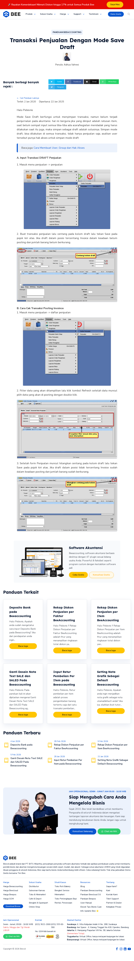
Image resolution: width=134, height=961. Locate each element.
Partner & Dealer (114, 902)
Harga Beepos (9, 894)
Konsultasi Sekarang (83, 831)
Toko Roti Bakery (62, 886)
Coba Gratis (78, 574)
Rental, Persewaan (63, 902)
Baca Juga (23, 646)
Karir (108, 890)
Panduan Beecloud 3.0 (90, 894)
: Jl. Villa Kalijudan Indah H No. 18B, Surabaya (92, 924)
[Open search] (129, 14)
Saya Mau (115, 4)
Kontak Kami (112, 894)
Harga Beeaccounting (13, 886)
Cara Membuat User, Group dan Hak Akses (59, 148)
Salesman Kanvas (37, 890)
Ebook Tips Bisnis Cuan (91, 906)
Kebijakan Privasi (113, 906)
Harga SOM (8, 898)
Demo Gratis (116, 14)
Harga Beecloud (10, 890)
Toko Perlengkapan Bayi (66, 898)
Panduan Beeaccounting (91, 890)
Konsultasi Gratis (101, 574)
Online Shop (34, 906)
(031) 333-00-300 (57, 926)
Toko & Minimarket (37, 894)
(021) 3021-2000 (43, 924)
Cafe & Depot (35, 898)
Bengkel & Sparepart (38, 902)
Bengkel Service (62, 890)
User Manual (86, 902)
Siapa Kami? (111, 886)
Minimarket (60, 894)
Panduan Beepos (88, 898)
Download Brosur (13, 906)
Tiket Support (112, 898)
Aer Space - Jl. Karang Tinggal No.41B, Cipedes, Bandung (98, 927)
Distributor (34, 886)
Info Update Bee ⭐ (89, 910)
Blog (82, 886)
